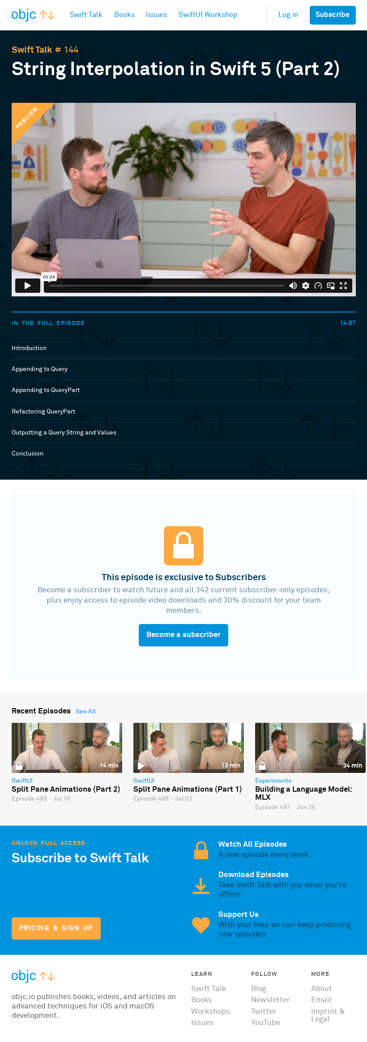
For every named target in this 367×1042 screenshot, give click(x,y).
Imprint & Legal (328, 1015)
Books (201, 1000)
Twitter (263, 1012)
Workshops (210, 1012)
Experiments (273, 781)
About (321, 989)
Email (321, 1000)
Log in (288, 15)
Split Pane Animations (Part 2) (66, 789)
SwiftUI (22, 781)
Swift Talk (32, 50)
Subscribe (333, 15)
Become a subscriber (183, 635)
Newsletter (270, 1000)
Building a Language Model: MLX (303, 794)
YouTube (265, 1023)
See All (86, 712)
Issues (202, 1023)
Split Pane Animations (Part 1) (187, 789)
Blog (258, 989)
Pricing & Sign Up (56, 928)
